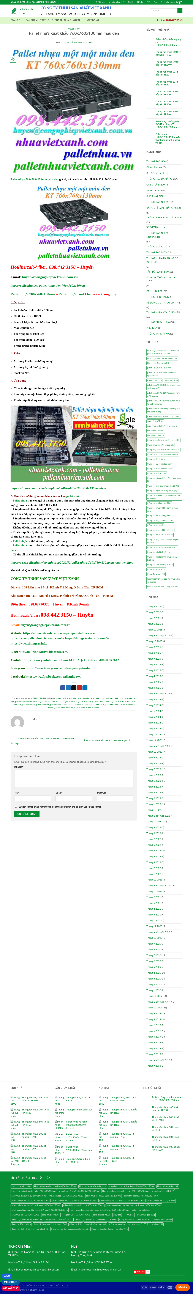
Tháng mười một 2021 (158, 885)
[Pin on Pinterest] (79, 687)
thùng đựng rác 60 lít (156, 569)
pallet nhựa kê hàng (86, 698)
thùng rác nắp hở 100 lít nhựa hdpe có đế (145, 1224)
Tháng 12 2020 (154, 926)
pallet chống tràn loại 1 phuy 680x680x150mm (83, 1205)
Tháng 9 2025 (153, 647)
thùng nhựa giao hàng (146, 1215)
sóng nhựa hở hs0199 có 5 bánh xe (162, 426)
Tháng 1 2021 (153, 920)
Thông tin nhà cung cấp (66, 20)
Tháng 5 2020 (153, 967)
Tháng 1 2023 (153, 804)
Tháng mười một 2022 (158, 816)
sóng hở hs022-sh (155, 421)
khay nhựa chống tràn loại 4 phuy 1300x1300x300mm (125, 1191)
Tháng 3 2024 (153, 728)
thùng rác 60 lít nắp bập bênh (159, 464)
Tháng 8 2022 (153, 833)
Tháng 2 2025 (153, 688)
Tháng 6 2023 (153, 775)
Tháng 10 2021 (154, 891)
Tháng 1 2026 (153, 624)
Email (58, 793)
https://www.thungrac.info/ (29, 643)
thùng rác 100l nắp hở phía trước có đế (50, 1224)
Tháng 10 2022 (154, 821)
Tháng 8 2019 (153, 1019)
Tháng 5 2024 (153, 717)
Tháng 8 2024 (153, 699)
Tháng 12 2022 (154, 810)
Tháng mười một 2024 (158, 693)
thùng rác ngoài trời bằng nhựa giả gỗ (163, 491)
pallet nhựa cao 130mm (81, 702)
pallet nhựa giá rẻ (40, 702)
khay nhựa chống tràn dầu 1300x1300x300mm (79, 1191)
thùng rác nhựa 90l (117, 1224)
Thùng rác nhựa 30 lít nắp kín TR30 (166, 73)
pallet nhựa (73, 496)
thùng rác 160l (75, 1224)
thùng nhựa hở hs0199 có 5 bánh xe (134, 1219)
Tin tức (131, 2)
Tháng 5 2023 (153, 781)
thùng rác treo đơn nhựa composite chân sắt (70, 1229)
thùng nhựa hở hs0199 (106, 1219)
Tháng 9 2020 (153, 944)
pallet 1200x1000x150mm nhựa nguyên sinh (161, 374)
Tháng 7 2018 (153, 1066)
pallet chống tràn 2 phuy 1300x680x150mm (30, 1200)
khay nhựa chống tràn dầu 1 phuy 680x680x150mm (33, 1191)
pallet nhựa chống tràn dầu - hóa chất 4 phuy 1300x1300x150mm (39, 1210)
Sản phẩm (32, 20)
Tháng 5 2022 (153, 850)
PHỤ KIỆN (152, 328)
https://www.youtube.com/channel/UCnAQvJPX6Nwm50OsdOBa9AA (72, 660)
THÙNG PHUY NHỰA (158, 322)
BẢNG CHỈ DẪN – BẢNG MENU (163, 208)
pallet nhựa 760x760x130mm (118, 702)
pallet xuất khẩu (28, 705)
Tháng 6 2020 (153, 961)
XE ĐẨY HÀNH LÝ (155, 227)
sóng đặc (117, 1215)
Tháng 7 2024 (153, 705)
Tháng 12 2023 (154, 740)
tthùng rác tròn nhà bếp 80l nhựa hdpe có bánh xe (163, 580)
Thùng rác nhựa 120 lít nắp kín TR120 (167, 103)
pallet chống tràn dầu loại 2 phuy (161, 1200)
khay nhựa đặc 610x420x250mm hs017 (66, 1196)
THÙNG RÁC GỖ (155, 161)
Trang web (101, 793)
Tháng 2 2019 (153, 1054)
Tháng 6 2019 (153, 1031)
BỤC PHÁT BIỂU (155, 196)
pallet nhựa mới (97, 705)
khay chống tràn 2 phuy (21, 1186)
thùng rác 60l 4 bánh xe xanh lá (160, 469)
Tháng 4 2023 (153, 787)
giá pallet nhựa (98, 702)
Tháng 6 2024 (153, 711)
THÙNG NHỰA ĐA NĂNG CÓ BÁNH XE (162, 260)
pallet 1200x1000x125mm (159, 368)
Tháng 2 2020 (153, 984)
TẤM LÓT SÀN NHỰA (157, 272)
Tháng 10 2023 (154, 752)
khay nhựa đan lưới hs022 (158, 363)
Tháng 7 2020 (153, 955)
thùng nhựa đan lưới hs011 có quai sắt (163, 450)
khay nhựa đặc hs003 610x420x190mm (103, 1196)
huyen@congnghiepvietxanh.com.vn (50, 277)
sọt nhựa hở (129, 1215)
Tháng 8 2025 (153, 653)
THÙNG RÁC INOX (156, 252)
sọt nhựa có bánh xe (155, 431)
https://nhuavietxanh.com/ (41, 633)
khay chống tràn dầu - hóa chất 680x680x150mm (55, 1186)
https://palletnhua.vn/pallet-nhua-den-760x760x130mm (48, 285)
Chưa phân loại (154, 167)
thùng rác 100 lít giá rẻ (21, 1224)
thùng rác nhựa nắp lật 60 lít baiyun (162, 547)
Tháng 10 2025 (154, 641)
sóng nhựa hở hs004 (51, 1215)
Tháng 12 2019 (154, 996)
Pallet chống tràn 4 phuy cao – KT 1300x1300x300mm (168, 42)
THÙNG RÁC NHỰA (157, 202)
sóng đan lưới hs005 (102, 1215)
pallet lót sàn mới (154, 380)
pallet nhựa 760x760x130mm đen (119, 705)
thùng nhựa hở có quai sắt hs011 (59, 1219)
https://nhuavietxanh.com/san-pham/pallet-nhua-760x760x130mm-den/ (58, 488)
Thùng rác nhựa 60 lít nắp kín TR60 (166, 83)
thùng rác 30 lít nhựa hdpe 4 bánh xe (162, 454)
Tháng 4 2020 (153, 973)
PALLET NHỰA (74, 29)
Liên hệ (140, 2)
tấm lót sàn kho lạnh (155, 587)
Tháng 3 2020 (153, 979)
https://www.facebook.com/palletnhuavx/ (53, 676)
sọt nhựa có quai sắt (155, 435)
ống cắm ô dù (172, 587)
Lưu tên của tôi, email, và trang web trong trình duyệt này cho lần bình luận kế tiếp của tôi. (60, 807)
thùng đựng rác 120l (156, 574)
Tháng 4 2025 (153, 676)
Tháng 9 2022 (153, 827)
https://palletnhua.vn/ (77, 633)
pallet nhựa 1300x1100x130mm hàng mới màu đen (163, 394)
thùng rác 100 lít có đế (156, 473)
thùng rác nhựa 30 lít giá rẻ (158, 516)
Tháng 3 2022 (153, 862)
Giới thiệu (100, 2)
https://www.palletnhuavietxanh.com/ (36, 638)
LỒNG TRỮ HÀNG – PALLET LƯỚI (161, 279)
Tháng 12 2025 (154, 630)
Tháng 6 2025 (153, 664)
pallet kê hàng (62, 698)
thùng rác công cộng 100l (95, 1224)
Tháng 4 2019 (153, 1042)
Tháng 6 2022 (153, 845)
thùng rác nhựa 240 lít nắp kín (160, 535)
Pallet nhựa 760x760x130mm (33, 294)
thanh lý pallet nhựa (56, 708)
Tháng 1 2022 (153, 874)
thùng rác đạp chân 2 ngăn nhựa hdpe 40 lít (109, 1229)
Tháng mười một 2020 (158, 932)
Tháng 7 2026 (153, 612)
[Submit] (179, 10)
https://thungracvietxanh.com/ (86, 638)
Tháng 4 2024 (153, 723)
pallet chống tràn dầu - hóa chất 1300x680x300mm (74, 1200)
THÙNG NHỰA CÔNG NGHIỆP (163, 312)
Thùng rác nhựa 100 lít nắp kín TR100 (167, 93)
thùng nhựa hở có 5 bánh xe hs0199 (26, 1219)
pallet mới (17, 705)
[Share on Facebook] (62, 687)
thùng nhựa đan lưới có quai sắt (160, 445)
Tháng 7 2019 (153, 1025)
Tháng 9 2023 (153, 757)
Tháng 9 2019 (153, 1013)
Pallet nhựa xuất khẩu (76, 294)
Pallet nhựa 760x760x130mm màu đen (35, 179)
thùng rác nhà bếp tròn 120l (159, 503)
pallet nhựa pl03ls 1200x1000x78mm (163, 416)
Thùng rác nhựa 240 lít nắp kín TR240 (167, 113)
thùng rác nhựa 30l (155, 525)
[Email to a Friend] (73, 687)
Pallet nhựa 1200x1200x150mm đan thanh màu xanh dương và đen (168, 138)
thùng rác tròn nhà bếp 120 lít (160, 565)
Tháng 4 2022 (153, 856)
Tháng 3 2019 (153, 1048)
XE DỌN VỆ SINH (155, 173)
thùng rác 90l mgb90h (162, 1219)
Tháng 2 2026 (153, 618)
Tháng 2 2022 (153, 868)
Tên (16, 793)
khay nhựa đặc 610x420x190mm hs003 (28, 1196)
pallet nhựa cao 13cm (104, 698)
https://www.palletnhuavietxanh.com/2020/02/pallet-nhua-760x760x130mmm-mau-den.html (72, 562)
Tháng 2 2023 (153, 798)
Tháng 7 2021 (153, 897)
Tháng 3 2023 (153, 792)
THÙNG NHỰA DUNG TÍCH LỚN (164, 217)
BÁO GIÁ (182, 1287)
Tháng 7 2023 (153, 769)
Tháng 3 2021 (153, 915)
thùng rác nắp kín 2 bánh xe (158, 552)
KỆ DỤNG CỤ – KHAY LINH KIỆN (164, 303)
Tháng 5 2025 (153, 670)
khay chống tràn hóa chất (167, 1186)
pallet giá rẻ (65, 702)
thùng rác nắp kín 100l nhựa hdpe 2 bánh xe (162, 558)
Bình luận (19, 767)
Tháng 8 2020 (153, 949)
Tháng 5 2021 (153, 903)
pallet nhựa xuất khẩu (59, 705)
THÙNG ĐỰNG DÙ (156, 246)
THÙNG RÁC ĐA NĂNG (159, 179)
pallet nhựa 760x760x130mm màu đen (82, 708)
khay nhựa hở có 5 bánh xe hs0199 (162, 358)
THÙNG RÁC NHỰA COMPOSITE (157, 235)
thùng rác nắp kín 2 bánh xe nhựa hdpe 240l (29, 1229)
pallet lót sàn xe (171, 380)
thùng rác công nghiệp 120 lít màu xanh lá (164, 479)
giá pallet (73, 698)
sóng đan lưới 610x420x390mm (76, 1215)
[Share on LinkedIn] (85, 687)
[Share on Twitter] (68, 687)
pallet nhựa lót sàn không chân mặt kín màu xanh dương (163, 410)
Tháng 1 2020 (153, 990)
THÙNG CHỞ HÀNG (157, 297)
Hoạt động (92, 20)
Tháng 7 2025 (153, 659)
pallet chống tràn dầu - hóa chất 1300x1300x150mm (122, 1200)
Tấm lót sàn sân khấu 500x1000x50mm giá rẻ (106, 740)
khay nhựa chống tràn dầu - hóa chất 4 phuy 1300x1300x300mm (163, 352)
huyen (89, 42)
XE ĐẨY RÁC (153, 190)
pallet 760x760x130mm (79, 705)
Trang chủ (17, 20)
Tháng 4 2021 (153, 909)
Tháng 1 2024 (153, 734)
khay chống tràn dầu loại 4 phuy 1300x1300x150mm (131, 1186)
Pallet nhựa (20, 500)
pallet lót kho (53, 702)
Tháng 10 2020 (154, 938)
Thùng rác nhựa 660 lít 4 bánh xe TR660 (168, 53)
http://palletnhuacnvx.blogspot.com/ (43, 652)
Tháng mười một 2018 (158, 1060)
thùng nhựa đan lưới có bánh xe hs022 (163, 440)
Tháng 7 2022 (153, 839)
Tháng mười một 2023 (158, 746)
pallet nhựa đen (42, 705)
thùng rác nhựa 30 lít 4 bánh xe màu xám (162, 509)
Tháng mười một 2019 (158, 1002)
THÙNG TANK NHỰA (158, 334)
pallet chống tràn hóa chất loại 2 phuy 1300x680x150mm (35, 1205)
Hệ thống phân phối (116, 2)
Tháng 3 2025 (153, 682)
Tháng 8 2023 (153, 763)
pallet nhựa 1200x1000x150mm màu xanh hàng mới (163, 386)
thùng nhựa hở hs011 (85, 1219)
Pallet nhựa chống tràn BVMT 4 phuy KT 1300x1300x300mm (167, 124)
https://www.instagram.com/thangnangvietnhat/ (59, 668)
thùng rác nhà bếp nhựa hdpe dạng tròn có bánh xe (163, 497)
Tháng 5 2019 (153, 1037)
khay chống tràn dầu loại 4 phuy (92, 1186)
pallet (14, 550)
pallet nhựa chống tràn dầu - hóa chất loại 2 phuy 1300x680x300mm (100, 1210)
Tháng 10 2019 (154, 1007)
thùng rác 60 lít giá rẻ (156, 459)
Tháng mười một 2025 (158, 635)
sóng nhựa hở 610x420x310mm (25, 1215)
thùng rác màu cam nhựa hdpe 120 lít (163, 486)
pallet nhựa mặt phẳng (141, 1210)
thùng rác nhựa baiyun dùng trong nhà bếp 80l (163, 541)
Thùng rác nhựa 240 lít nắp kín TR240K (167, 63)
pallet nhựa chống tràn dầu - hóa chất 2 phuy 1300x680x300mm (133, 1205)
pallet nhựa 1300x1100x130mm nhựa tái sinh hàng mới (163, 402)
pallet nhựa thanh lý (23, 702)
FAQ (148, 2)
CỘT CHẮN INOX (155, 185)
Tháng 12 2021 (154, 880)
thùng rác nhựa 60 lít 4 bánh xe (160, 530)
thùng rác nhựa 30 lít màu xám (160, 521)
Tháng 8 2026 (153, 606)
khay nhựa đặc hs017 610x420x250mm (141, 1196)
